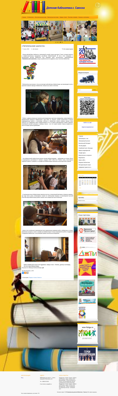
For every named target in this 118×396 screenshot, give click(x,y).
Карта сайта (82, 160)
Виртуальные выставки (53, 17)
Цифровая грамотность (85, 167)
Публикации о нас (83, 138)
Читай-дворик (82, 145)
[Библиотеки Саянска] (87, 221)
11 (82, 181)
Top (115, 393)
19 (85, 182)
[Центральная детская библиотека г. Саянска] (54, 7)
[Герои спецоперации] (87, 354)
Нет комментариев (68, 49)
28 (89, 184)
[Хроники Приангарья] (87, 230)
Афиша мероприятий (84, 150)
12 (85, 181)
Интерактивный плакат (85, 164)
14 (89, 181)
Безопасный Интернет (84, 143)
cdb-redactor (35, 49)
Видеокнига (82, 157)
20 (87, 182)
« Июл (80, 187)
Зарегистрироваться (87, 127)
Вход (22, 377)
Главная (24, 17)
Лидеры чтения (63, 17)
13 (87, 181)
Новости (39, 277)
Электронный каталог (84, 141)
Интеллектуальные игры (40, 17)
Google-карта (82, 153)
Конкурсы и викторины (83, 17)
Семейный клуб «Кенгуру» (86, 148)
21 (89, 182)
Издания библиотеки (84, 162)
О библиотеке (30, 17)
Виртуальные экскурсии (85, 155)
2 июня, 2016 (26, 49)
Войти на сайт (88, 122)
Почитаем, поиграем (72, 17)
